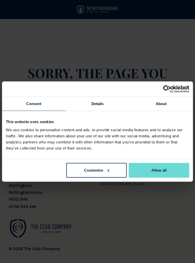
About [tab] (161, 104)
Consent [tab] (33, 104)
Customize (93, 170)
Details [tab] (97, 104)
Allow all (159, 170)
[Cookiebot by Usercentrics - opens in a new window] (167, 89)
